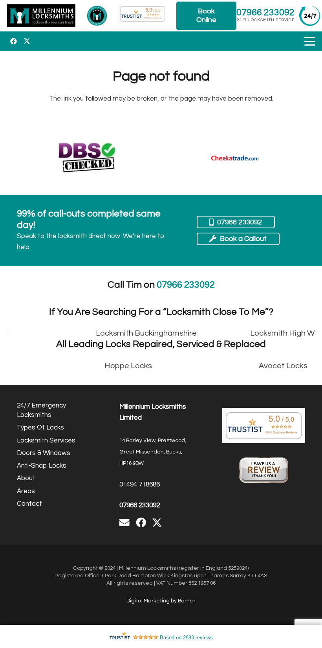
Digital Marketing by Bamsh (161, 601)
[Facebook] (13, 41)
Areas (26, 491)
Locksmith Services (46, 440)
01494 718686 (139, 484)
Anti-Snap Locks (41, 465)
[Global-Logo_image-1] (41, 16)
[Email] (124, 523)
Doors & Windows (43, 453)
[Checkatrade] (234, 158)
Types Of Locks (40, 427)
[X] (26, 41)
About (26, 478)
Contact (29, 503)
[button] (309, 41)
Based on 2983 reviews (186, 638)
